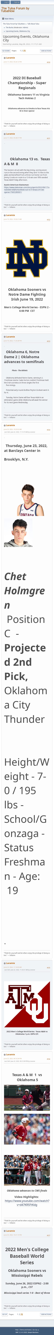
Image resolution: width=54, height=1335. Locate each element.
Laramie (10, 57)
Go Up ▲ (36, 1330)
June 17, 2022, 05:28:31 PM (13, 138)
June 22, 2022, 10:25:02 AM (13, 429)
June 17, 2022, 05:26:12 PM (13, 62)
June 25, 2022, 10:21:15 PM (13, 1235)
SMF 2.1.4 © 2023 (21, 1332)
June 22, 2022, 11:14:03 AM (13, 967)
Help (16, 1330)
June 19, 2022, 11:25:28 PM (13, 341)
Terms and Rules (25, 1330)
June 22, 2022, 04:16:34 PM (13, 1058)
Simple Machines (33, 1332)
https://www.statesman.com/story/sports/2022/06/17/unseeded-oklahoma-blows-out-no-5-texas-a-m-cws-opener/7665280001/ (26, 189)
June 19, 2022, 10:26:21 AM (13, 219)
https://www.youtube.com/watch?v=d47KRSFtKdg (27, 1203)
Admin (25, 27)
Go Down (6, 51)
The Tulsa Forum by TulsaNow (15, 9)
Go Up (4, 1314)
